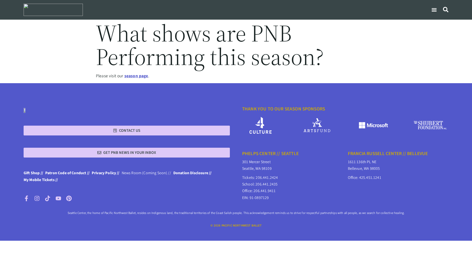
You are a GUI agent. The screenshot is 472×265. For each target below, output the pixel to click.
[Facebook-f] (26, 198)
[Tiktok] (47, 198)
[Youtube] (58, 198)
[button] (434, 10)
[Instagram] (37, 198)
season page (136, 76)
